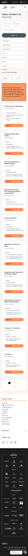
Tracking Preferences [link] (7, 407)
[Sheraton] (14, 474)
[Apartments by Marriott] (14, 528)
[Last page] (16, 386)
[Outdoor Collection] (16, 491)
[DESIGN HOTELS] (21, 482)
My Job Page (15, 2)
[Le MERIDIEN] (14, 477)
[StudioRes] (8, 529)
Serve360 (4, 413)
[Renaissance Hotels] (21, 478)
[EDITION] (6, 461)
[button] (14, 40)
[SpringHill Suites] (21, 498)
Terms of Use (5, 415)
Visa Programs (5, 409)
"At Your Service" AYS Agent (13, 106)
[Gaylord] (14, 487)
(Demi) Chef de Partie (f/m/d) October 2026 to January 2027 (12, 191)
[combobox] (14, 24)
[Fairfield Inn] (7, 502)
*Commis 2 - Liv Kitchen (12, 328)
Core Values (5, 411)
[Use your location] (24, 29)
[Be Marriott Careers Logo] (9, 7)
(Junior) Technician (10, 218)
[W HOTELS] (14, 466)
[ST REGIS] (6, 466)
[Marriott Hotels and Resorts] (6, 474)
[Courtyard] (6, 498)
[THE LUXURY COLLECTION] (21, 461)
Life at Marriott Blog (6, 417)
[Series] (21, 516)
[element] (21, 524)
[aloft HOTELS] (6, 507)
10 (8, 386)
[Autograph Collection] (6, 482)
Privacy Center (5, 419)
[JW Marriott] (21, 466)
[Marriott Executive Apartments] (14, 533)
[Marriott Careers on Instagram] (11, 442)
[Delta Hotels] (21, 474)
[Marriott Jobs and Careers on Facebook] (7, 442)
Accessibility (5, 403)
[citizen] (21, 504)
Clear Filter (4, 69)
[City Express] (6, 516)
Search (13, 35)
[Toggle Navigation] (25, 7)
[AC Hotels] (14, 502)
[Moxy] (14, 507)
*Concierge (7, 354)
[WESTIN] (7, 477)
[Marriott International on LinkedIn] (3, 442)
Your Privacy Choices (9, 405)
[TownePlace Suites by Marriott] (14, 523)
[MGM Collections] (21, 485)
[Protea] (21, 507)
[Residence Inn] (6, 523)
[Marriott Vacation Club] (7, 486)
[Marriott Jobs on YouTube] (15, 442)
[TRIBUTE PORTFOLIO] (14, 482)
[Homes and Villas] (21, 528)
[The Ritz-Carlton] (14, 462)
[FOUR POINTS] (13, 498)
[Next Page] (11, 386)
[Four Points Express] (14, 516)
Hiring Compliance (6, 424)
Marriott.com (5, 421)
